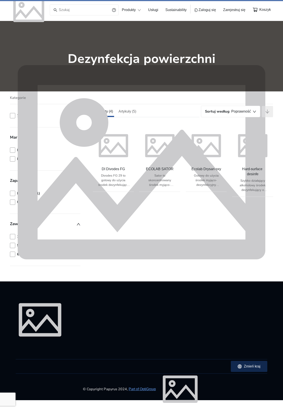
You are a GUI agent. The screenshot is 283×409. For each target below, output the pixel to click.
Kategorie (18, 97)
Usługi (153, 10)
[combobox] (230, 111)
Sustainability (176, 10)
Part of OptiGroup (142, 389)
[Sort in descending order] (267, 111)
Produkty (129, 10)
